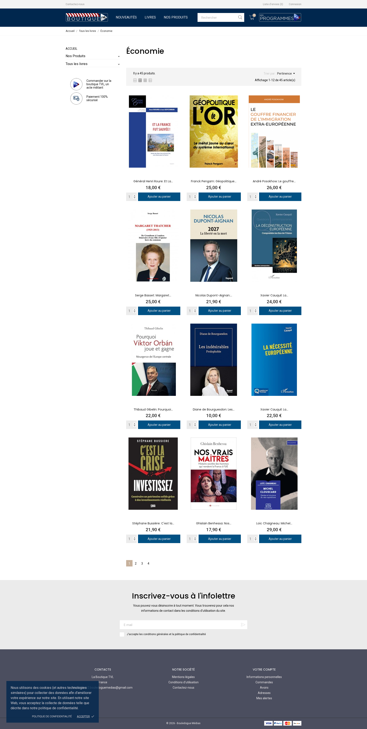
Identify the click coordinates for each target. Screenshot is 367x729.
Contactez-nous (75, 4)
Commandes (264, 682)
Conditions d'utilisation (183, 682)
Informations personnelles (264, 677)
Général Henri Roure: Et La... (153, 181)
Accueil (71, 48)
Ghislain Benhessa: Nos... (213, 523)
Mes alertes (264, 698)
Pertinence (284, 73)
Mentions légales (183, 677)
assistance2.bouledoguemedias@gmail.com (103, 687)
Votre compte (264, 669)
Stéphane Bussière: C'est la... (153, 523)
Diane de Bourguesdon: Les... (213, 409)
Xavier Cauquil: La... (274, 295)
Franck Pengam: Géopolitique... (213, 181)
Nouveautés (126, 17)
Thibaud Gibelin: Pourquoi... (153, 409)
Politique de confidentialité (52, 716)
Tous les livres (77, 64)
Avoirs (264, 687)
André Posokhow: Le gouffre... (274, 181)
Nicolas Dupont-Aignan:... (213, 295)
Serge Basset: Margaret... (153, 295)
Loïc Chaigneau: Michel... (274, 523)
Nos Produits (176, 17)
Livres (150, 17)
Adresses (264, 693)
